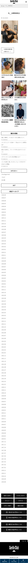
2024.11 (3, 255)
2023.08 (3, 298)
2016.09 (3, 479)
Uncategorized (5, 174)
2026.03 (3, 209)
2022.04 (3, 344)
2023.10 (3, 292)
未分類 (3, 180)
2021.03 (3, 381)
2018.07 (3, 424)
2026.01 (3, 215)
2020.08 (3, 398)
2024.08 (3, 264)
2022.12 (3, 321)
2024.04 (3, 275)
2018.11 (3, 419)
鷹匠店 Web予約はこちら (15, 524)
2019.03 (3, 416)
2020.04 (3, 407)
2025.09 (3, 226)
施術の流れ (21, 506)
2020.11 (3, 390)
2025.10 (3, 224)
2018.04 (3, 433)
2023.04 (3, 310)
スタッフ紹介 (7, 506)
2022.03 (3, 347)
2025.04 (3, 241)
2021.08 (3, 367)
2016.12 (3, 470)
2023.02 (3, 315)
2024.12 (3, 252)
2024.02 (3, 281)
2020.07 (3, 401)
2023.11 (3, 290)
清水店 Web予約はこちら (15, 512)
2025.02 (3, 246)
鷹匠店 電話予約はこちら (15, 529)
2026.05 (3, 203)
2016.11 (3, 473)
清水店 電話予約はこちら (15, 517)
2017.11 (3, 444)
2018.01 (3, 439)
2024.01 (3, 284)
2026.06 (3, 201)
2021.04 (3, 378)
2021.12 (3, 355)
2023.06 (3, 304)
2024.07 (3, 267)
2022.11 (3, 324)
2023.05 (3, 307)
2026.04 (3, 206)
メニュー (23, 561)
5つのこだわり (21, 495)
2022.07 (3, 335)
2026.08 (3, 195)
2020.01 (3, 410)
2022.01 (3, 353)
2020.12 (3, 387)
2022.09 (3, 330)
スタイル (20, 500)
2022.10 (3, 327)
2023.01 (3, 318)
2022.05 (3, 341)
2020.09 (3, 396)
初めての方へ (7, 495)
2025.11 (3, 221)
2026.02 (3, 212)
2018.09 (3, 421)
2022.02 (3, 350)
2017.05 (3, 456)
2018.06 (3, 427)
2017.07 (3, 453)
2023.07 (3, 301)
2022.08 (3, 333)
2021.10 (3, 361)
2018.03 (3, 436)
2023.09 (3, 295)
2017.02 (3, 464)
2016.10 (3, 476)
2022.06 (3, 338)
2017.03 (3, 462)
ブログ (3, 177)
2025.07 (3, 232)
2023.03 (3, 312)
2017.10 (3, 447)
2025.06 (3, 235)
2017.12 (3, 442)
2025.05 (3, 238)
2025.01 (3, 249)
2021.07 (3, 370)
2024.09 (3, 261)
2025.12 (3, 218)
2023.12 (3, 287)
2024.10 (3, 258)
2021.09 (3, 364)
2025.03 (3, 244)
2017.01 (3, 467)
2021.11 (3, 358)
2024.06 (3, 269)
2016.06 (3, 482)
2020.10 (3, 393)
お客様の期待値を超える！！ (8, 50)
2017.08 (3, 450)
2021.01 (3, 384)
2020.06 (3, 404)
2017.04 (3, 459)
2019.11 (3, 413)
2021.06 (3, 373)
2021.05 (3, 376)
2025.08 (3, 229)
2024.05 (3, 272)
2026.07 (3, 198)
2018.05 (3, 430)
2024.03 (3, 278)
